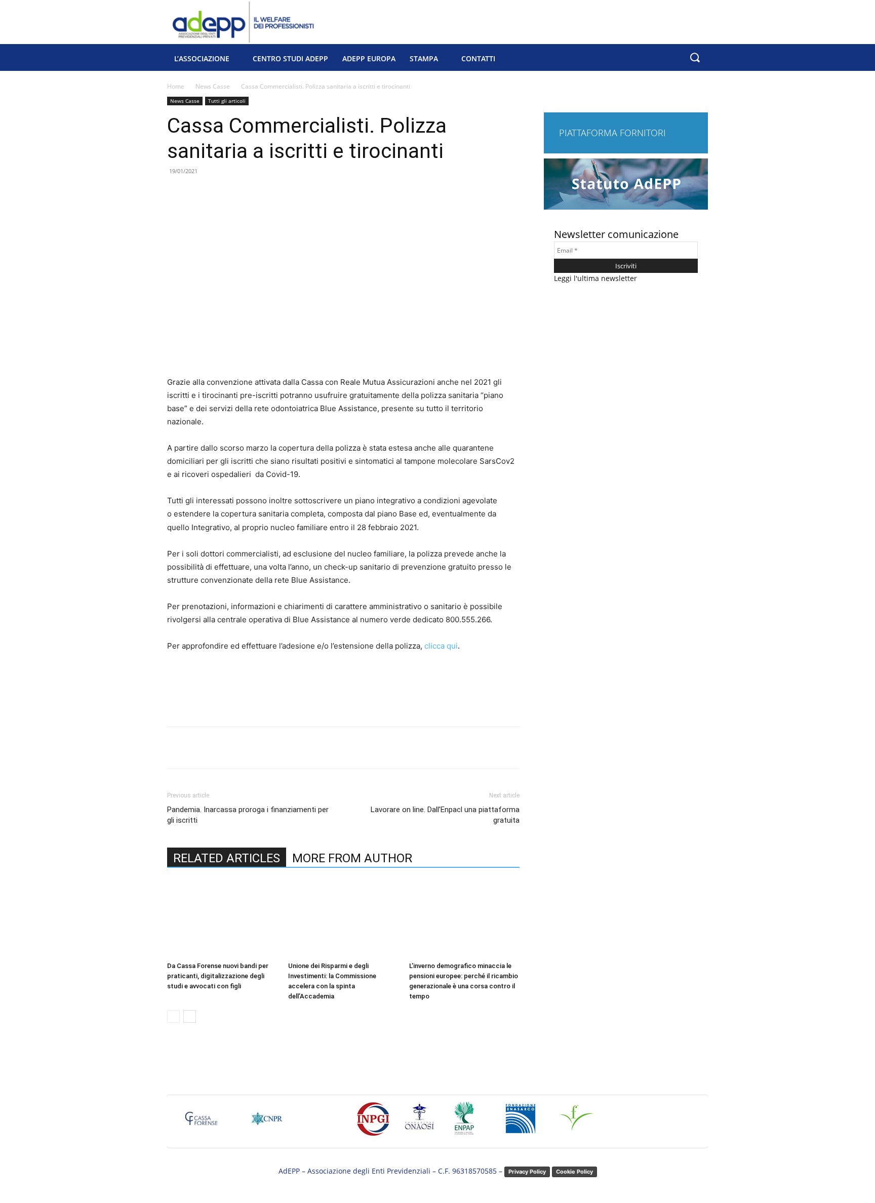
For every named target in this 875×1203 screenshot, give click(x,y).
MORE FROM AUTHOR (352, 858)
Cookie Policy (574, 1171)
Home (175, 86)
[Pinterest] (285, 748)
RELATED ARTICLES (226, 858)
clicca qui (441, 646)
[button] (694, 57)
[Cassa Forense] (200, 1123)
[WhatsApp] (308, 748)
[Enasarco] (520, 1123)
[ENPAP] (465, 1123)
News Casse (212, 86)
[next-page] (189, 1016)
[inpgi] (373, 1124)
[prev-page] (173, 1016)
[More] (332, 748)
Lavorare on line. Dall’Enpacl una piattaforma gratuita (445, 815)
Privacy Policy (527, 1171)
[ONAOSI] (419, 1123)
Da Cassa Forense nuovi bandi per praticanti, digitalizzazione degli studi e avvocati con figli (217, 976)
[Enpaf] (576, 1123)
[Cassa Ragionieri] (266, 1123)
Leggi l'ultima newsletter (595, 278)
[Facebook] (238, 748)
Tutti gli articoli (227, 100)
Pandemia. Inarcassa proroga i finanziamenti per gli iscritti (248, 815)
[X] (262, 748)
